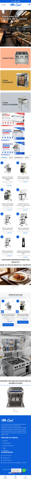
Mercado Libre (10, 182)
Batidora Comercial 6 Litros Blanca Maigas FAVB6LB (7, 178)
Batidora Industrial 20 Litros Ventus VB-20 (23, 229)
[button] (2, 29)
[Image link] (15, 58)
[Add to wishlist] (13, 301)
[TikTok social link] (17, 411)
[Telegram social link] (19, 1)
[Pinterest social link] (15, 1)
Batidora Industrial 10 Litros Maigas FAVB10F (7, 204)
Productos (8, 184)
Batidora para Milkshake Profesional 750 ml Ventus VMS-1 (23, 252)
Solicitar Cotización (8, 324)
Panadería (11, 181)
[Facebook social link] (12, 1)
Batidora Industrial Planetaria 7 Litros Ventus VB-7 (23, 205)
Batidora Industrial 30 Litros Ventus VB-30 (7, 251)
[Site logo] (15, 4)
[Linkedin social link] (17, 1)
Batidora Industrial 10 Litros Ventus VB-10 (7, 229)
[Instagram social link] (15, 411)
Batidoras (7, 181)
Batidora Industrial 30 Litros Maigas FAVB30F (23, 177)
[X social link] (13, 1)
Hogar (3, 181)
